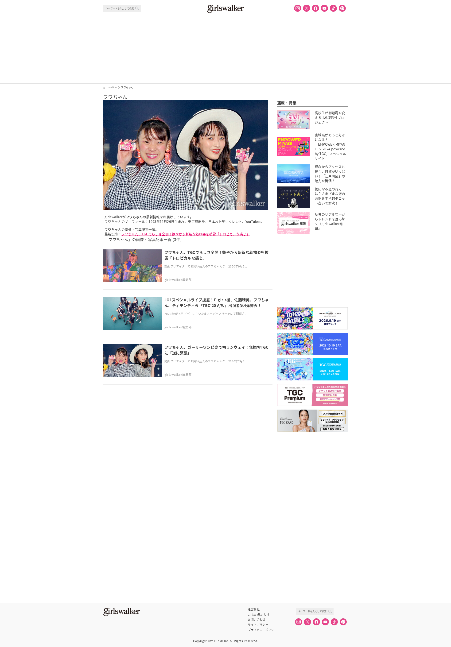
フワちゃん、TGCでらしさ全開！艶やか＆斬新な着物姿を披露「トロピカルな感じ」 (185, 234)
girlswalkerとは (258, 614)
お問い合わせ (256, 619)
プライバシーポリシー (262, 629)
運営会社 (254, 609)
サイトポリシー (258, 624)
